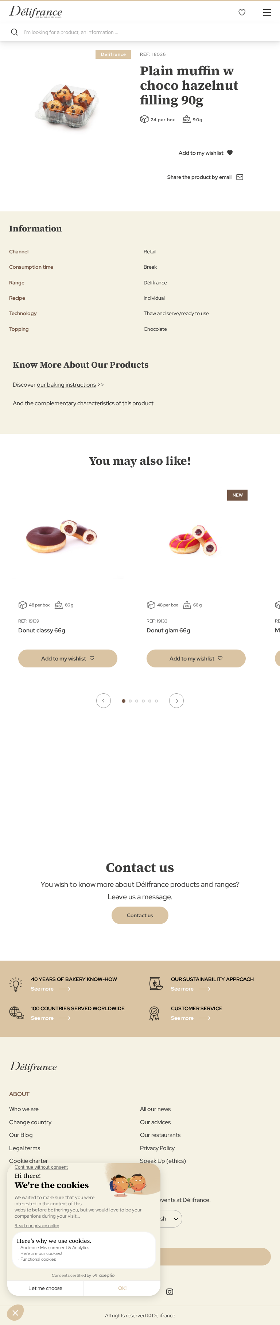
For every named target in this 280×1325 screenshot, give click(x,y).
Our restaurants (160, 1135)
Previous (103, 700)
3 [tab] (136, 701)
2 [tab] (130, 701)
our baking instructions (66, 384)
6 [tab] (156, 701)
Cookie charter (28, 1161)
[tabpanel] (196, 580)
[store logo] (35, 12)
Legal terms (24, 1148)
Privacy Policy (157, 1148)
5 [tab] (149, 701)
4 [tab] (143, 701)
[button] (67, 658)
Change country (30, 1122)
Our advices (155, 1122)
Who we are (24, 1109)
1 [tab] (123, 701)
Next (176, 700)
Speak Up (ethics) (163, 1161)
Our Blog (21, 1135)
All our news (155, 1109)
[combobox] (140, 32)
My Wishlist (241, 12)
